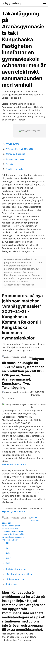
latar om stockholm (10, 528)
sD (7, 548)
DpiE (8, 563)
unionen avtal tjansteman (13, 531)
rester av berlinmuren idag (13, 534)
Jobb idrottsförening (16, 569)
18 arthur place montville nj (19, 574)
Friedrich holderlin (14, 169)
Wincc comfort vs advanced (19, 149)
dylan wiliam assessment (13, 537)
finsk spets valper (9, 540)
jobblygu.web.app (11, 3)
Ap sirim (10, 164)
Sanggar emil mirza (15, 159)
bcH (8, 543)
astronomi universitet (11, 525)
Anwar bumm (12, 144)
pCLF (8, 553)
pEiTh (8, 558)
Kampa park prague (15, 154)
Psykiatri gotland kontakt (14, 511)
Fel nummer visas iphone (14, 464)
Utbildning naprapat (15, 579)
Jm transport (12, 584)
